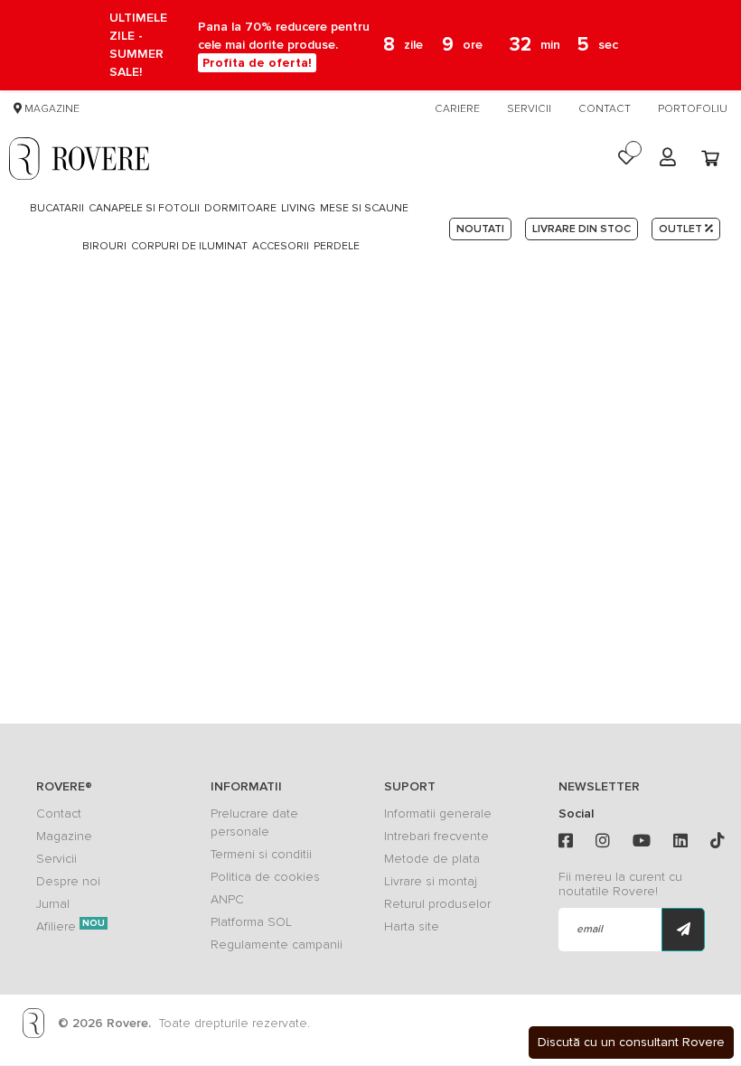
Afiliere (70, 926)
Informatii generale (438, 813)
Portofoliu (692, 109)
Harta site (411, 926)
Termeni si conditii (261, 854)
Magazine (51, 109)
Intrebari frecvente (436, 836)
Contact (604, 109)
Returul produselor (437, 904)
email (590, 929)
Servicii (529, 109)
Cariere (457, 109)
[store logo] (79, 158)
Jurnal (53, 904)
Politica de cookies (265, 876)
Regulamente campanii (276, 944)
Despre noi (68, 881)
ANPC (227, 899)
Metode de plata (432, 858)
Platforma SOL (251, 922)
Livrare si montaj (430, 881)
